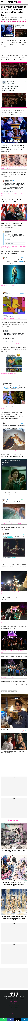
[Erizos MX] (14, 2)
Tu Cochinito (14, 1009)
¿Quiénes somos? (14, 1001)
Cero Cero (14, 1017)
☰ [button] (1, 2)
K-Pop (14, 848)
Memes (10, 691)
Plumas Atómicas (14, 1015)
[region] (11, 764)
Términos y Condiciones (14, 1005)
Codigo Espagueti (14, 1013)
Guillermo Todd (5, 21)
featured (4, 691)
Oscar (14, 691)
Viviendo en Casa (14, 1011)
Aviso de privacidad (14, 1007)
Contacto (14, 1003)
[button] (3, 1019)
